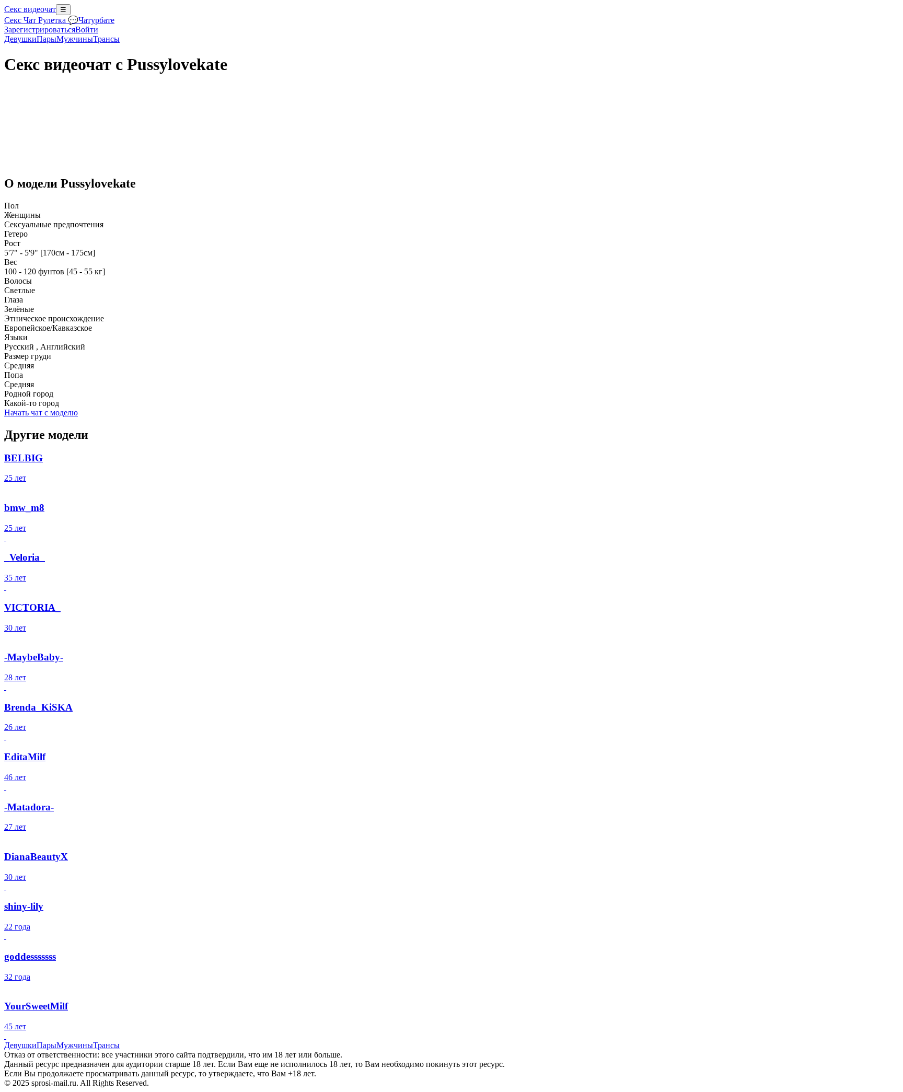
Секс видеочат (30, 9)
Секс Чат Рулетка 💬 (41, 20)
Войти (86, 29)
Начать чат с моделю (41, 412)
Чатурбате (96, 20)
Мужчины (74, 38)
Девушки (20, 38)
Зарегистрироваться (39, 29)
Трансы (106, 38)
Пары (46, 38)
